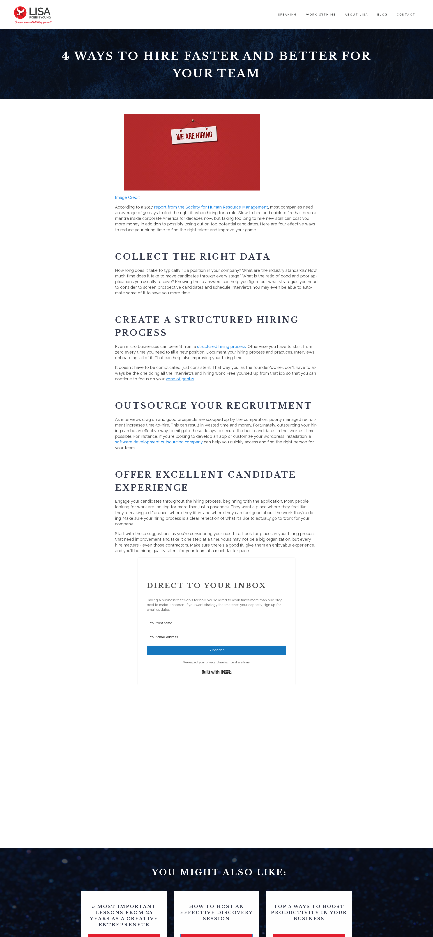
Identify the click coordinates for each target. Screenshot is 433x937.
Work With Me (321, 14)
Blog (382, 14)
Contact (406, 14)
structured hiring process (221, 346)
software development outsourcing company (159, 442)
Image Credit (127, 197)
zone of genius (180, 379)
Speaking (287, 14)
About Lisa (356, 14)
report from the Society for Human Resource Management (211, 207)
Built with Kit (217, 672)
